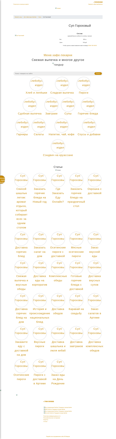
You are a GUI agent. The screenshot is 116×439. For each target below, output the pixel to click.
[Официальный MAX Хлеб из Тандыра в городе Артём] (54, 409)
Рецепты (45, 419)
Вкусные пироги (39, 344)
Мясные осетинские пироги (76, 252)
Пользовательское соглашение (51, 418)
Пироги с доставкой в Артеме (40, 379)
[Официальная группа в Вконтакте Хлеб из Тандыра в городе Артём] (57, 411)
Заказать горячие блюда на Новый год (40, 195)
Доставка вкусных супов (94, 280)
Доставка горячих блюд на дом (21, 315)
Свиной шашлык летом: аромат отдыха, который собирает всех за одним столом (21, 208)
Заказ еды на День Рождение (58, 379)
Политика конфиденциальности (51, 416)
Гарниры (94, 404)
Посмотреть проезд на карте (21, 4)
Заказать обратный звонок (95, 4)
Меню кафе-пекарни (58, 55)
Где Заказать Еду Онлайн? (58, 195)
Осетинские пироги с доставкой (58, 252)
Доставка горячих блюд (21, 252)
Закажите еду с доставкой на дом (21, 348)
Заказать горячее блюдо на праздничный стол (76, 197)
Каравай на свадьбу (76, 311)
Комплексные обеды (58, 278)
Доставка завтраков (76, 344)
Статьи (45, 421)
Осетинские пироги (21, 377)
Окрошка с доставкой (95, 191)
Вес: (61, 39)
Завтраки (78, 424)
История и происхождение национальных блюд (39, 315)
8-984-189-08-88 (92, 45)
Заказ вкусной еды (94, 252)
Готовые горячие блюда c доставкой (76, 282)
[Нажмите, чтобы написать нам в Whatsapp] (55, 413)
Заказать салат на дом (40, 252)
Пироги (77, 412)
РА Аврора (67, 436)
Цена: (61, 42)
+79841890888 (98, 2)
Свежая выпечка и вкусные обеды (21, 282)
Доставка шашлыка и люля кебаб (58, 346)
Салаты (93, 408)
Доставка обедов (58, 311)
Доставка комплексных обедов (94, 346)
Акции (32, 8)
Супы (76, 428)
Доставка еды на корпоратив (39, 280)
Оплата (84, 8)
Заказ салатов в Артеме (94, 313)
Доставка (96, 8)
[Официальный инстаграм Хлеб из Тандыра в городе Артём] (57, 407)
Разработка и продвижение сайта (55, 436)
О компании (20, 8)
